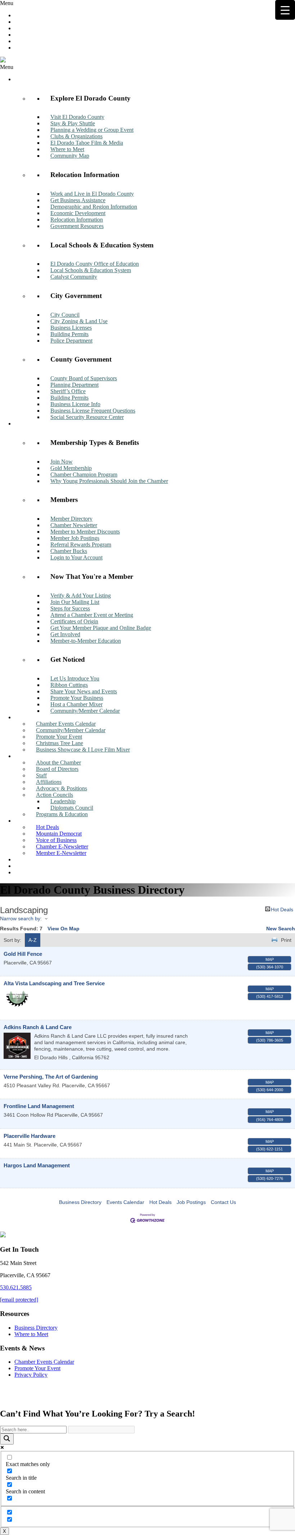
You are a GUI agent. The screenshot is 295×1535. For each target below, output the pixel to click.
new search (280, 928)
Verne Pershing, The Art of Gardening (51, 1077)
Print (286, 940)
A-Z (32, 940)
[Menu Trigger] (285, 10)
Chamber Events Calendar (44, 1362)
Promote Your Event (37, 1368)
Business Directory (80, 1202)
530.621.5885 (16, 1287)
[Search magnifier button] (7, 1439)
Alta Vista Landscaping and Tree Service (54, 983)
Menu (6, 3)
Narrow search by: (21, 918)
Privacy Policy (30, 1375)
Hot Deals (282, 909)
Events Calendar (125, 1202)
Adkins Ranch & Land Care (38, 1027)
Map (270, 959)
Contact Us (223, 1202)
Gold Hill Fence (23, 954)
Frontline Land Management (39, 1106)
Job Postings (191, 1202)
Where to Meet (31, 1334)
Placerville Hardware (29, 1136)
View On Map (63, 928)
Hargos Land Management (37, 1165)
